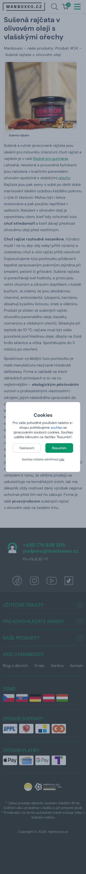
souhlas (56, 427)
